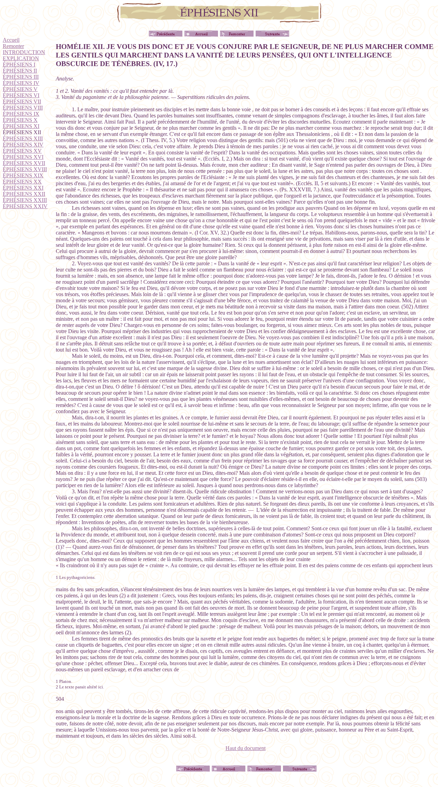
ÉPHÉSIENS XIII (23, 138)
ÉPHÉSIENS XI (21, 126)
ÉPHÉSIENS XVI (23, 157)
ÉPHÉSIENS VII (22, 101)
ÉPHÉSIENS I (19, 64)
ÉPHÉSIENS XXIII (25, 200)
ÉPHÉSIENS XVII (24, 163)
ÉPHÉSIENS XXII (24, 194)
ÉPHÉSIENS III (21, 77)
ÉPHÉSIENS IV (21, 83)
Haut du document (246, 748)
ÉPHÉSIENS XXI (23, 188)
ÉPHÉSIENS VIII (23, 108)
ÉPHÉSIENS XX (22, 182)
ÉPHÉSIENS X (20, 120)
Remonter (13, 46)
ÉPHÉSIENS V (20, 89)
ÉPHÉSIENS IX (21, 114)
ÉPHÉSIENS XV (22, 151)
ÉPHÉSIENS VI (21, 95)
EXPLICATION (21, 58)
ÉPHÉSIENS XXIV (25, 206)
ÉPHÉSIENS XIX (23, 175)
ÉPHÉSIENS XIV (23, 145)
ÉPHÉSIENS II (20, 71)
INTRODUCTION (24, 52)
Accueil (11, 40)
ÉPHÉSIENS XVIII (25, 169)
